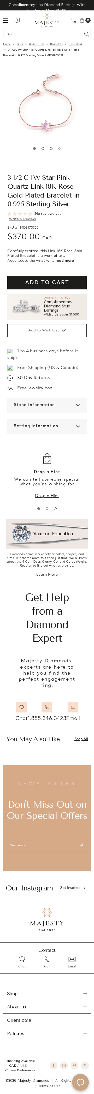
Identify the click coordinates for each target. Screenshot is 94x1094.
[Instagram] (64, 1065)
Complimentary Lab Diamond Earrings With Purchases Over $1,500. (47, 8)
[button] (47, 307)
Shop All (81, 739)
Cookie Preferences (20, 1070)
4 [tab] (59, 148)
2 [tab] (43, 148)
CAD (13, 1065)
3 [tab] (51, 148)
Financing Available (20, 1061)
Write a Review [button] (22, 219)
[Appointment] (17, 20)
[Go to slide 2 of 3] (47, 508)
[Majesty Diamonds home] (47, 20)
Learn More (47, 575)
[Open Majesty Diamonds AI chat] (80, 1082)
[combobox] (44, 34)
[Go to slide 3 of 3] (55, 508)
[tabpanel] (47, 104)
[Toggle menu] (8, 20)
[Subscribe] (81, 845)
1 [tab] (34, 148)
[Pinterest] (74, 1065)
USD (23, 1065)
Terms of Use (49, 1086)
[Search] (86, 34)
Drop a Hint (47, 496)
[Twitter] (85, 1065)
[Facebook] (53, 1065)
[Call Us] (74, 20)
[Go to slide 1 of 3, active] (38, 508)
